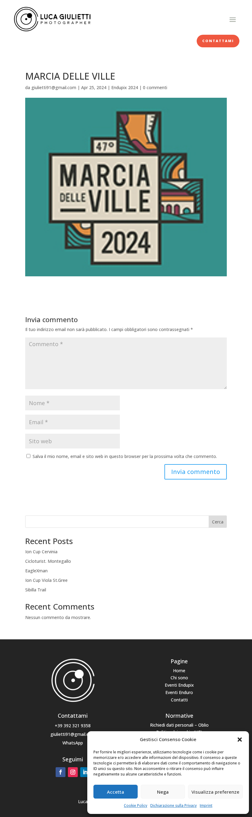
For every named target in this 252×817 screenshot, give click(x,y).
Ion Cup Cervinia (41, 552)
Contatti (179, 700)
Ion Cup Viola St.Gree (46, 580)
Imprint (206, 805)
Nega (163, 792)
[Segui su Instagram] (73, 772)
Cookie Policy (135, 805)
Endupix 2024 (124, 87)
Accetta (115, 792)
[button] (240, 739)
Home (179, 670)
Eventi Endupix (179, 685)
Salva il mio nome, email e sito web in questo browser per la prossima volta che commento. (125, 456)
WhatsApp (72, 743)
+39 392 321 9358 (73, 725)
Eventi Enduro (179, 692)
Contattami (218, 40)
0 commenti (155, 87)
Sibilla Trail (35, 590)
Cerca (217, 522)
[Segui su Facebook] (60, 772)
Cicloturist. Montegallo (48, 561)
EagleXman (36, 571)
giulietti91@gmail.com (53, 87)
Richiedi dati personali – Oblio (179, 725)
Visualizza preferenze (215, 792)
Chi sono (179, 678)
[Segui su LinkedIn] (85, 772)
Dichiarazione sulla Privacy (173, 805)
